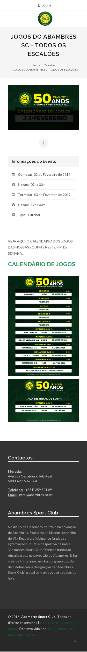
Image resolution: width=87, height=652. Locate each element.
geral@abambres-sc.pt (36, 495)
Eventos (49, 65)
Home (36, 65)
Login (46, 5)
